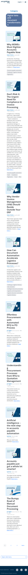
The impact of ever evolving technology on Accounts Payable (14, 477)
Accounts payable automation (14, 70)
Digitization (10, 74)
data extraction (10, 286)
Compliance (14, 174)
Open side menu (7, 557)
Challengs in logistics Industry (14, 72)
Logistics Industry (11, 295)
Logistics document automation (14, 293)
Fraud (16, 177)
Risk (20, 177)
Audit (8, 174)
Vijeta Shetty (10, 55)
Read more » (17, 67)
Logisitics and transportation (14, 291)
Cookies (12, 569)
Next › (23, 545)
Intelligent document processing (14, 288)
